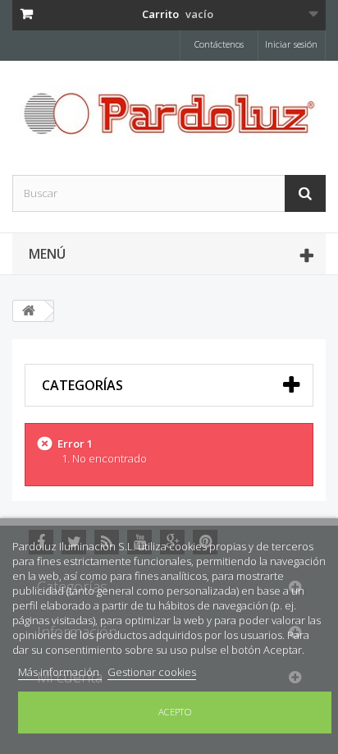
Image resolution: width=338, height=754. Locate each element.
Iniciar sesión (291, 44)
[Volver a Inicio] (28, 311)
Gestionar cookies (151, 671)
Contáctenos (219, 44)
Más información (60, 671)
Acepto (175, 712)
